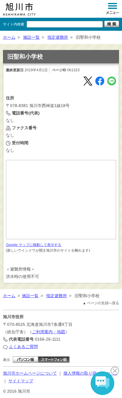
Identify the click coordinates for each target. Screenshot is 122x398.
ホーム (9, 37)
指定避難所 (57, 37)
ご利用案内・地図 (48, 331)
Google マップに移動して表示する (33, 245)
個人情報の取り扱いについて (90, 373)
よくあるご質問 (23, 346)
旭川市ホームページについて (30, 373)
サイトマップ (20, 380)
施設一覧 (31, 37)
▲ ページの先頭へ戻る (101, 303)
